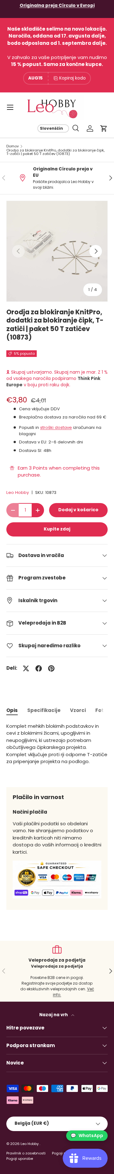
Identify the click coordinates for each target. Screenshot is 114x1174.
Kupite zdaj (57, 529)
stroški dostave (56, 427)
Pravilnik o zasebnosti (26, 1153)
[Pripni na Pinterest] (51, 668)
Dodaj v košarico (78, 510)
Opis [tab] (12, 710)
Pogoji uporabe (19, 1158)
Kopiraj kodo (72, 78)
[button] (104, 128)
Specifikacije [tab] (43, 710)
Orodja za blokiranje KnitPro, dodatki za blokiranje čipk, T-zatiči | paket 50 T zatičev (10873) (55, 152)
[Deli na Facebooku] (38, 668)
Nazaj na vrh (54, 1015)
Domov (12, 146)
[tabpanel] (57, 750)
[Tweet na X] (26, 668)
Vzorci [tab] (78, 710)
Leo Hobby (17, 492)
